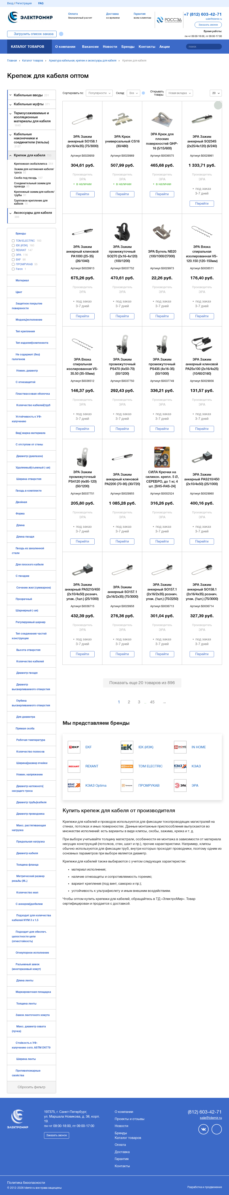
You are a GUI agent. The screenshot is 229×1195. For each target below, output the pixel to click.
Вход (10, 3)
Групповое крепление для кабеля (31, 202)
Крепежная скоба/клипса (33, 164)
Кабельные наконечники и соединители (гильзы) (31, 140)
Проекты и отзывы (129, 1119)
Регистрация (24, 3)
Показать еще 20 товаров (142, 682)
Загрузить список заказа (33, 34)
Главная (12, 60)
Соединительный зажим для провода (32, 185)
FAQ (40, 3)
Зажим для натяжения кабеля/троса (34, 171)
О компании (65, 46)
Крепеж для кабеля (32, 155)
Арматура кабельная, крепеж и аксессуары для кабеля (82, 60)
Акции (164, 46)
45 (152, 702)
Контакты (147, 46)
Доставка (122, 1152)
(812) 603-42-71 (205, 1112)
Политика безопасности (26, 1182)
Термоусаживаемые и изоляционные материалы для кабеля (32, 119)
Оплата (120, 1145)
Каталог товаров (27, 46)
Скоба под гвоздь (28, 178)
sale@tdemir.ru (214, 19)
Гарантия (122, 1159)
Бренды (127, 46)
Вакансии (90, 46)
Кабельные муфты (32, 104)
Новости (110, 46)
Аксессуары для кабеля (33, 214)
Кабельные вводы (31, 95)
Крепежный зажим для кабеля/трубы (34, 193)
